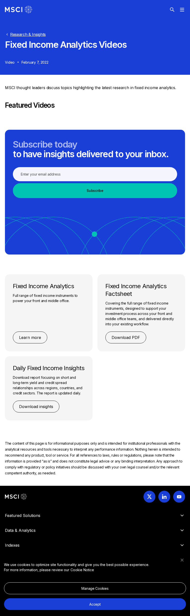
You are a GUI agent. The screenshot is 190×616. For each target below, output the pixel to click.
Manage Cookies (94, 588)
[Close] (182, 560)
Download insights (36, 406)
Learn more (30, 337)
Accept (94, 604)
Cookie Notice (82, 570)
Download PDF (126, 337)
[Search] (172, 10)
